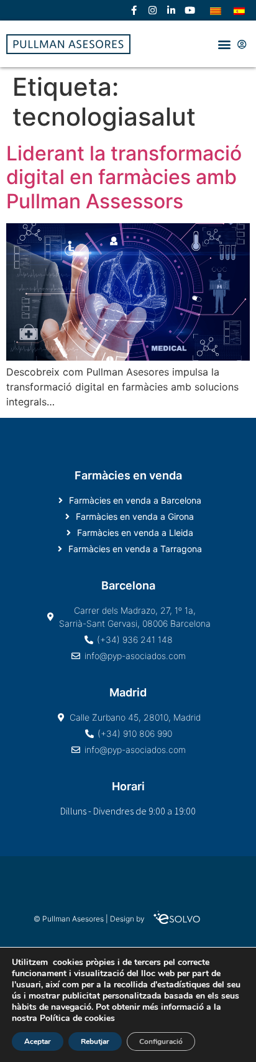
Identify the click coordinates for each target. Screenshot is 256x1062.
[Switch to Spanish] (239, 10)
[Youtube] (189, 10)
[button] (224, 44)
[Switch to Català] (215, 10)
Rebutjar (95, 1041)
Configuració (161, 1041)
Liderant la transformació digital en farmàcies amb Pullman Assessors (124, 177)
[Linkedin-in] (171, 10)
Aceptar (37, 1041)
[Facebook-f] (133, 10)
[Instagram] (152, 10)
